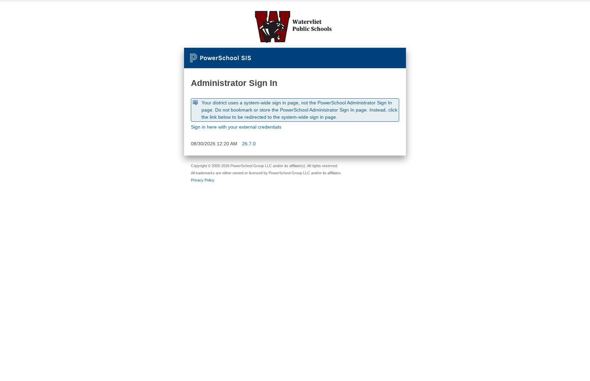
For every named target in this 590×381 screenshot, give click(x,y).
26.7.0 (249, 143)
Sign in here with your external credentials (236, 127)
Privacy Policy (202, 180)
